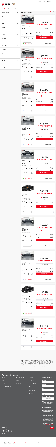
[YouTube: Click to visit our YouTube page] (9, 430)
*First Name (44, 380)
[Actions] (32, 27)
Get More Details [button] (44, 37)
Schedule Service (32, 380)
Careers (30, 392)
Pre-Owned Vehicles (6, 381)
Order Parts (31, 381)
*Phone (43, 388)
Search (50, 8)
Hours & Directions (33, 390)
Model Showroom (19, 383)
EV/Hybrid (4, 383)
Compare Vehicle (48, 43)
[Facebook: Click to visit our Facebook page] (3, 430)
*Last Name (44, 384)
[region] (44, 34)
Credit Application (19, 381)
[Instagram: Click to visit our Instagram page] (3, 433)
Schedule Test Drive (19, 384)
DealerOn (10, 442)
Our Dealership (32, 389)
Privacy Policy (47, 424)
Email (43, 392)
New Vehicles (4, 380)
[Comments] (32, 38)
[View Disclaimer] (30, 38)
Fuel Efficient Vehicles (6, 386)
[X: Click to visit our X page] (6, 430)
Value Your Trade (19, 380)
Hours (36, 442)
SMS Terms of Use (20, 442)
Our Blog (31, 393)
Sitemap (13, 442)
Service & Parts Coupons (33, 383)
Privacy (16, 442)
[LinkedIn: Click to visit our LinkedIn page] (11, 430)
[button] (33, 19)
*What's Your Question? (46, 396)
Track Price (45, 28)
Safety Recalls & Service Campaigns (29, 442)
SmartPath (4, 384)
